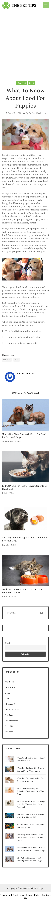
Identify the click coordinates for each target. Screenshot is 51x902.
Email (7, 643)
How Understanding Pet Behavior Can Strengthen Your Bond (31, 791)
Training (9, 732)
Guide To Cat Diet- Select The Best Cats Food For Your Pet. (23, 591)
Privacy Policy (33, 895)
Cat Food (9, 682)
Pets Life (9, 726)
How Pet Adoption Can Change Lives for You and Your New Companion (31, 804)
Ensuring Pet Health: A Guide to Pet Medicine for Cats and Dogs (30, 837)
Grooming (10, 704)
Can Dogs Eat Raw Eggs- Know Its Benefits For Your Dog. (24, 539)
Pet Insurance (11, 720)
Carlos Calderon (37, 113)
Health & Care (11, 709)
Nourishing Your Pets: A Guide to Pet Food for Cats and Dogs (24, 435)
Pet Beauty (10, 715)
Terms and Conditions (12, 895)
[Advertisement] (25, 40)
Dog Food (22, 83)
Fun (7, 698)
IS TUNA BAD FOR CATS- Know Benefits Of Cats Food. (24, 487)
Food (31, 83)
